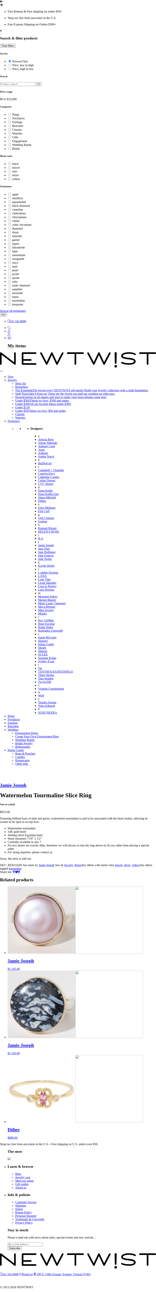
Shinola (42, 651)
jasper (15, 243)
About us (20, 1187)
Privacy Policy (24, 1222)
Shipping (20, 1205)
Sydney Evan (46, 661)
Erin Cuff (43, 511)
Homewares (22, 760)
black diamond (21, 205)
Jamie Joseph (46, 545)
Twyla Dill (44, 681)
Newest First (20, 61)
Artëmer (43, 453)
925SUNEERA (47, 712)
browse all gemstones (13, 310)
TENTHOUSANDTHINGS (55, 671)
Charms (16, 129)
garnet (16, 239)
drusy (15, 232)
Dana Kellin (45, 490)
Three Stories (46, 675)
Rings (15, 114)
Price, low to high (23, 65)
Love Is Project (47, 586)
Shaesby (43, 640)
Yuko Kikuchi (46, 705)
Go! (4, 314)
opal (14, 266)
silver (15, 175)
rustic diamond (21, 285)
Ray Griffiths (46, 620)
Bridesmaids (22, 746)
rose (14, 171)
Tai (40, 668)
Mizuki (42, 613)
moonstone (18, 255)
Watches (17, 133)
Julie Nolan (45, 559)
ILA (40, 538)
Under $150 (22, 407)
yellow (16, 179)
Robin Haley (45, 627)
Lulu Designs (46, 589)
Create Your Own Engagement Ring (37, 736)
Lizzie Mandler (47, 582)
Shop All (20, 383)
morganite (18, 258)
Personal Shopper (25, 1215)
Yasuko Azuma (47, 702)
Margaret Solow (47, 596)
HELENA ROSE (48, 531)
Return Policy (23, 1212)
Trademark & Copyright (29, 1219)
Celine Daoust (46, 480)
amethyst (17, 198)
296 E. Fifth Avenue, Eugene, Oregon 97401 (63, 1274)
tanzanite (17, 293)
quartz (16, 277)
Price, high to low (23, 69)
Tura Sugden (45, 678)
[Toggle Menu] (1, 371)
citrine (16, 221)
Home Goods (16, 750)
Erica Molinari (46, 507)
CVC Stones (45, 483)
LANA (42, 576)
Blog (18, 1174)
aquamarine (19, 202)
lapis (15, 251)
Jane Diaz (44, 548)
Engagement (19, 141)
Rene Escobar (46, 623)
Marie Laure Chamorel (51, 603)
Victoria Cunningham (51, 688)
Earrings (17, 122)
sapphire (17, 289)
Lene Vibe (44, 579)
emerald (17, 236)
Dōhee (42, 500)
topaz (15, 296)
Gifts (15, 137)
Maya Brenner (46, 606)
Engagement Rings (26, 733)
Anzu (41, 449)
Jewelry (12, 380)
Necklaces (18, 118)
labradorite (18, 247)
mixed (16, 167)
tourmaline (18, 300)
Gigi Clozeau (46, 518)
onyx (15, 262)
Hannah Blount (47, 528)
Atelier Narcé (46, 456)
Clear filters (8, 45)
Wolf (41, 695)
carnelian (17, 209)
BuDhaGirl (45, 463)
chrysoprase (19, 217)
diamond (17, 228)
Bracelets (17, 125)
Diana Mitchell (47, 497)
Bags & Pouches (25, 753)
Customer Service (26, 1202)
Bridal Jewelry (24, 743)
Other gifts (21, 763)
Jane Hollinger (47, 552)
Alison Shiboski (47, 442)
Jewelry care (22, 1177)
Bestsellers (21, 386)
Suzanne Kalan (47, 658)
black (15, 163)
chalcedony (19, 213)
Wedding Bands (21, 144)
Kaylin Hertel (46, 565)
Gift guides (22, 1184)
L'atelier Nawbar (48, 572)
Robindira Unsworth (50, 630)
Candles (20, 757)
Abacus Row (46, 439)
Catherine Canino (48, 477)
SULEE (43, 654)
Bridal (16, 148)
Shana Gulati (46, 644)
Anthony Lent (46, 446)
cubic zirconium (21, 224)
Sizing (19, 1209)
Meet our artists (24, 1180)
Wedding (13, 729)
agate (15, 194)
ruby (15, 281)
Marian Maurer (47, 600)
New (11, 376)
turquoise (17, 304)
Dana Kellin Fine (48, 494)
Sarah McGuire (47, 637)
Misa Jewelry (46, 610)
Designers (14, 421)
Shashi (42, 647)
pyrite (15, 274)
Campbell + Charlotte (51, 470)
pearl (15, 270)
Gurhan (42, 521)
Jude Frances (46, 555)
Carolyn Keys (46, 473)
